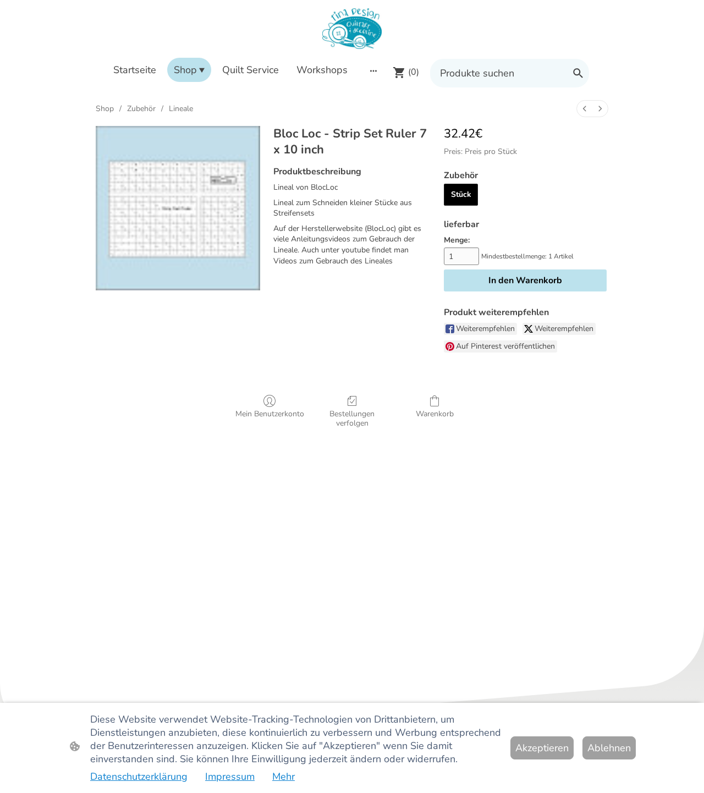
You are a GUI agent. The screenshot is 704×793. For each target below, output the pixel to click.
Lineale (181, 108)
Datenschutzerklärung (139, 776)
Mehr (283, 776)
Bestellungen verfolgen (352, 418)
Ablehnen (609, 748)
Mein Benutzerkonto (269, 414)
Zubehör (141, 108)
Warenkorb (435, 414)
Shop (105, 108)
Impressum (230, 776)
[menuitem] (584, 109)
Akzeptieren (542, 748)
